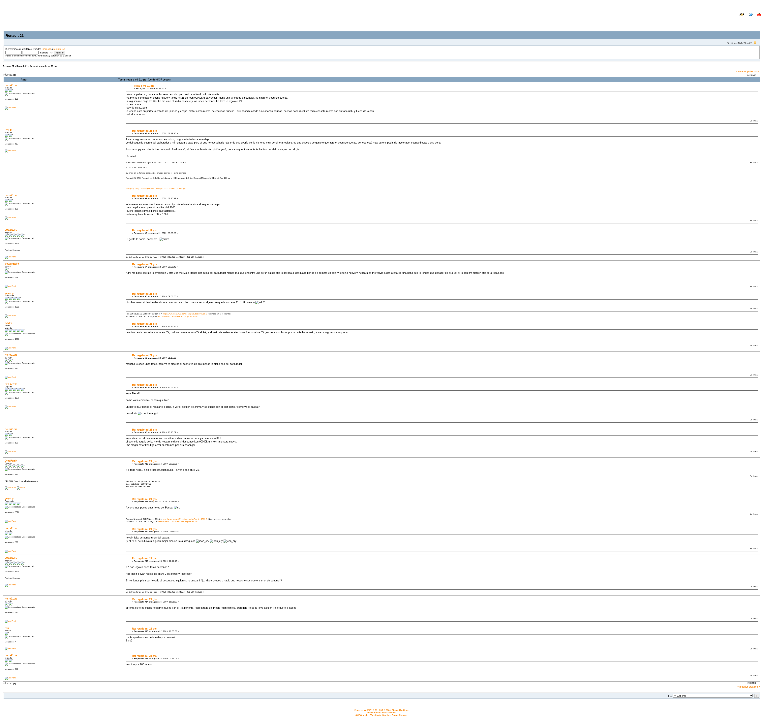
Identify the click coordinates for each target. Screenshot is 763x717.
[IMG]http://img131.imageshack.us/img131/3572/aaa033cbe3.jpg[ (156, 188)
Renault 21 (8, 66)
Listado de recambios (735, 17)
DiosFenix (11, 460)
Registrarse (753, 20)
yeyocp (9, 293)
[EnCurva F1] (21, 487)
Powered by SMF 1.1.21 (365, 710)
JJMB (8, 323)
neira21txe (11, 85)
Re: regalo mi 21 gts (144, 130)
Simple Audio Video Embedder (381, 712)
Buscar (722, 20)
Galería (756, 17)
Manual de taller (708, 17)
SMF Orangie (361, 715)
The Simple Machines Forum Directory (389, 715)
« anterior (741, 71)
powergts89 (12, 263)
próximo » (753, 71)
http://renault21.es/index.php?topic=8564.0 (178, 316)
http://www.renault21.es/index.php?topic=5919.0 (185, 314)
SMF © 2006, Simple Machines (394, 710)
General (34, 66)
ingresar (46, 49)
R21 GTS (10, 130)
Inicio (711, 20)
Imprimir (751, 75)
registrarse (59, 49)
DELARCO (11, 384)
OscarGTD (11, 229)
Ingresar (736, 20)
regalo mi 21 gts (49, 66)
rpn (7, 628)
